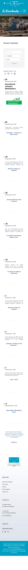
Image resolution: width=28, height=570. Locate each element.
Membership (8, 3)
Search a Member (16, 4)
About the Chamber (7, 482)
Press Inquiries (6, 489)
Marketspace (14, 434)
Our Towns (5, 484)
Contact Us (8, 436)
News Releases (18, 431)
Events (4, 487)
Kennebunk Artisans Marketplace (10, 86)
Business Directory (10, 431)
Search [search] (15, 63)
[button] (5, 73)
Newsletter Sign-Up (20, 3)
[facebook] (12, 6)
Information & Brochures (17, 436)
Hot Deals (15, 433)
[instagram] (15, 6)
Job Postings (20, 434)
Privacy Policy (16, 547)
